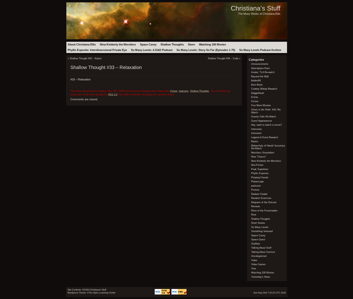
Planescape (257, 181)
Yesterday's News (260, 276)
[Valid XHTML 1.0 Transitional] (163, 294)
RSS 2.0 (112, 94)
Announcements (259, 64)
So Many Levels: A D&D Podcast (151, 50)
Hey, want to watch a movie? (266, 124)
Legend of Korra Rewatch (264, 137)
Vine (253, 268)
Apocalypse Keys (260, 68)
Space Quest (258, 239)
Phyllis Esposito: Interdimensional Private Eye (97, 50)
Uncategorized (258, 256)
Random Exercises (261, 198)
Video (254, 260)
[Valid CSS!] (179, 294)
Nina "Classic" (258, 156)
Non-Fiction (257, 165)
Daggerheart (257, 93)
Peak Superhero (259, 169)
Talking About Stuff (261, 247)
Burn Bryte (257, 84)
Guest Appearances (261, 120)
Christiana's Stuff (255, 8)
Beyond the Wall (260, 76)
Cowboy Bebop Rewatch (264, 88)
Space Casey (148, 44)
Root (253, 214)
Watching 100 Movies (212, 44)
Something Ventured (262, 231)
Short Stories (258, 223)
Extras (254, 97)
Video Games (258, 264)
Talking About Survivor (263, 252)
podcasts (184, 91)
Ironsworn (256, 133)
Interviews (256, 129)
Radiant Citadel (259, 194)
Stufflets (255, 243)
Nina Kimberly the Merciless (118, 44)
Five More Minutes (261, 105)
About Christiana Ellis (82, 44)
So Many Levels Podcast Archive (260, 50)
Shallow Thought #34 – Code (223, 58)
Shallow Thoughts (172, 44)
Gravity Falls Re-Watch (263, 116)
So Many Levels (259, 227)
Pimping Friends (259, 177)
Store (191, 44)
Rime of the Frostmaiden (264, 210)
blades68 (256, 80)
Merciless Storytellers (262, 152)
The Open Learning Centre (102, 292)
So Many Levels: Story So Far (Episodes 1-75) (205, 50)
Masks (254, 141)
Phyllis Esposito (259, 173)
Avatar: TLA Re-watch (262, 72)
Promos (255, 189)
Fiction (173, 91)
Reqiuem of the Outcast (264, 202)
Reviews (255, 206)
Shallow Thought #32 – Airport (85, 58)
